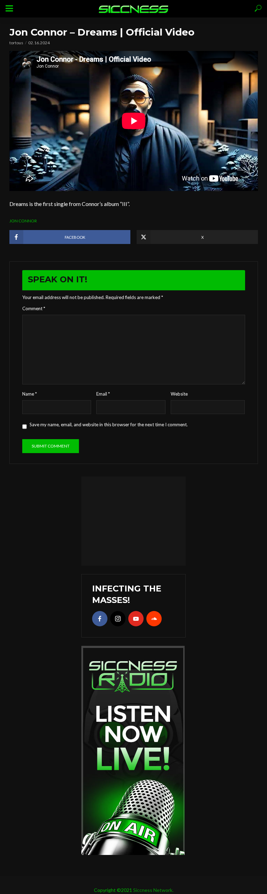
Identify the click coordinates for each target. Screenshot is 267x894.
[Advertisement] (133, 520)
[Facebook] (99, 618)
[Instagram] (118, 618)
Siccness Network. (153, 890)
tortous (16, 42)
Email (103, 394)
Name (29, 394)
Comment (33, 308)
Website (179, 394)
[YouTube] (136, 618)
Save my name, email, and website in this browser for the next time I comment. (109, 424)
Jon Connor (23, 220)
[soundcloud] (154, 618)
